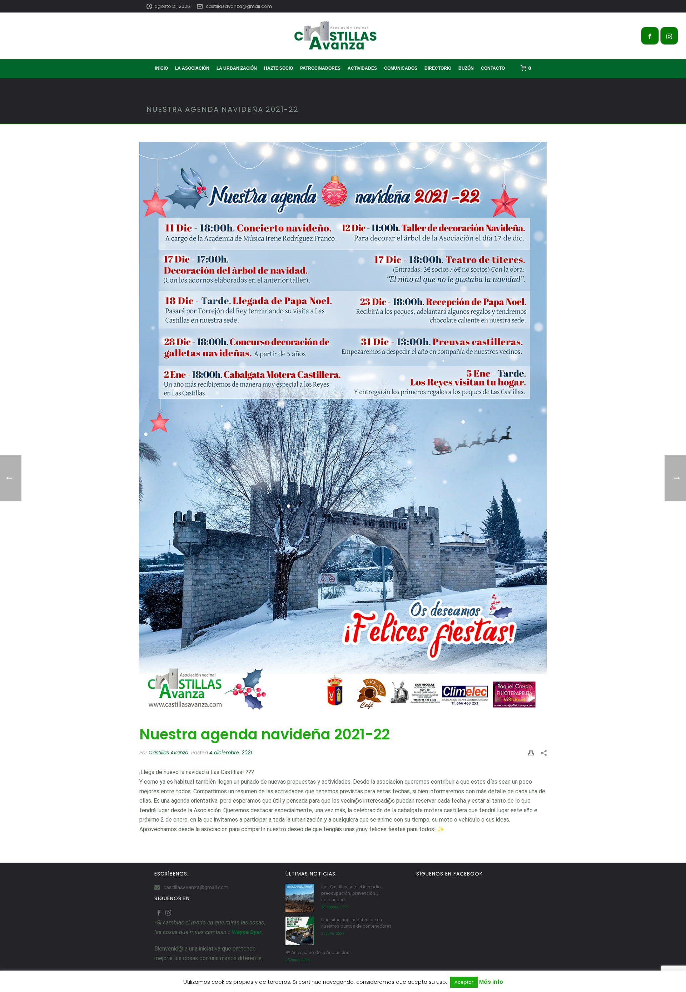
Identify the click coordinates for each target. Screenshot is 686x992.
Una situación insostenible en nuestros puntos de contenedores (356, 923)
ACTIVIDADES (362, 68)
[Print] (531, 753)
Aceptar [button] (463, 982)
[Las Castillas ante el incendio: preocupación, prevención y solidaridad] (299, 898)
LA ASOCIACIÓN (192, 68)
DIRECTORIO (437, 68)
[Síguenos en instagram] (168, 913)
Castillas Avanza (168, 752)
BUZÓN (466, 68)
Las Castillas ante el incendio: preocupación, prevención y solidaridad (351, 893)
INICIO (161, 68)
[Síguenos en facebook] (159, 913)
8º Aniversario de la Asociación (317, 952)
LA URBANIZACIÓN (237, 68)
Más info (491, 982)
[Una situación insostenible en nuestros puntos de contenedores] (299, 931)
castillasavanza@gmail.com (239, 6)
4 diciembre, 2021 (230, 752)
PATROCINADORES (320, 68)
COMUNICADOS (400, 68)
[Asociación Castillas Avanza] (343, 36)
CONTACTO (493, 68)
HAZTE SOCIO (278, 68)
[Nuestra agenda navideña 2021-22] (343, 430)
